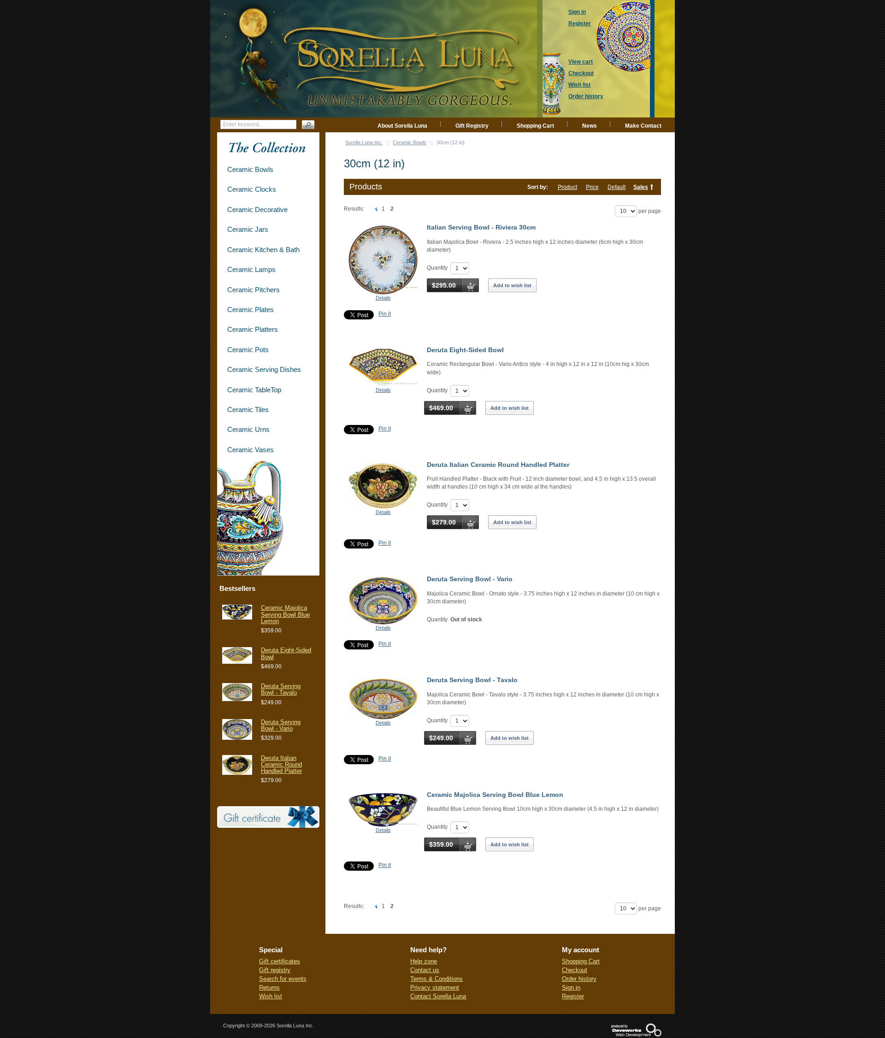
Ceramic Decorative (257, 209)
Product (567, 187)
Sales (640, 187)
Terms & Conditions (436, 978)
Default (616, 187)
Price (592, 187)
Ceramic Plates (250, 309)
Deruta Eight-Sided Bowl (465, 350)
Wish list (270, 996)
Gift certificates (279, 961)
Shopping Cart (535, 126)
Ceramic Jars (247, 229)
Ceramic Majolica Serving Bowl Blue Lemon (495, 794)
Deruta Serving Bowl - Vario (470, 579)
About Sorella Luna (402, 126)
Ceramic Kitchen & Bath (263, 250)
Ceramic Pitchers (253, 290)
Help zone (423, 961)
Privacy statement (434, 987)
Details (383, 298)
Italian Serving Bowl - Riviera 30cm (481, 227)
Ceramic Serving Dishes (264, 369)
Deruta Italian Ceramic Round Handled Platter (498, 464)
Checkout (574, 970)
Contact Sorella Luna (438, 996)
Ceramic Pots (248, 350)
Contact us (424, 970)
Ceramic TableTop (254, 390)
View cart (580, 62)
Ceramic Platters (252, 329)
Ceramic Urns (248, 429)
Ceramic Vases (250, 450)
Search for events (283, 978)
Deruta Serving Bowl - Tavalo (472, 680)
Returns (269, 987)
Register (573, 996)
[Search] (308, 124)
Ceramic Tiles (248, 409)
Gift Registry (472, 126)
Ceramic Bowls (409, 142)
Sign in (571, 987)
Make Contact (643, 126)
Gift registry (274, 970)
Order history (579, 978)
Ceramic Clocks (251, 189)
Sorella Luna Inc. (364, 142)
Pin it (384, 314)
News (589, 126)
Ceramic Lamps (251, 269)
